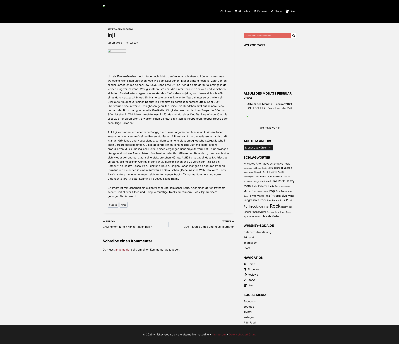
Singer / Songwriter (255, 211)
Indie (254, 186)
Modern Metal (262, 191)
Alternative (262, 163)
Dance (113, 205)
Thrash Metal (270, 216)
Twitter (248, 312)
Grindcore (248, 181)
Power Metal (256, 195)
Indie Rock (275, 186)
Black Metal (267, 168)
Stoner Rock (285, 212)
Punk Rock (263, 207)
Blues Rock (248, 172)
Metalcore (250, 191)
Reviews (128, 29)
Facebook (250, 301)
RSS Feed (250, 322)
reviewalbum (115, 29)
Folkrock (277, 176)
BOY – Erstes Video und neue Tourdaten (209, 224)
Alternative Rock (280, 163)
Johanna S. (117, 43)
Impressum (250, 242)
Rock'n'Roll (286, 207)
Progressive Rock (255, 200)
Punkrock (251, 206)
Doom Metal (261, 176)
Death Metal (277, 172)
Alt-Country (249, 164)
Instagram (250, 317)
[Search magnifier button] (293, 35)
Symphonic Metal (252, 216)
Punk (289, 200)
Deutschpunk (249, 177)
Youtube (249, 306)
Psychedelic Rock (276, 200)
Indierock (263, 186)
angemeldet (122, 249)
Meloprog (285, 186)
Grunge (256, 181)
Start (247, 248)
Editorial (249, 237)
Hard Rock (277, 181)
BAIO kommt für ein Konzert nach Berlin (127, 224)
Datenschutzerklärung (257, 232)
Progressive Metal (283, 195)
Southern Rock (273, 212)
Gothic (286, 176)
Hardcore (264, 181)
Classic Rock (261, 172)
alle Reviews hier (270, 127)
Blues (277, 167)
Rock (275, 206)
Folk (270, 176)
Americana (248, 168)
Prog (267, 195)
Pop (123, 205)
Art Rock (257, 168)
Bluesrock (287, 167)
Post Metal (281, 191)
